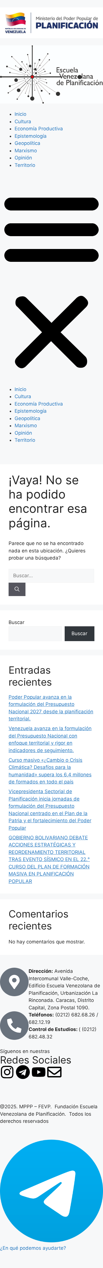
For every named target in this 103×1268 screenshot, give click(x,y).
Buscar (16, 622)
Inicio (20, 114)
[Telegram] (23, 1072)
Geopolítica (27, 143)
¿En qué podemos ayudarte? (33, 1248)
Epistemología (31, 136)
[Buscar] (17, 589)
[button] (51, 281)
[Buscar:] (51, 575)
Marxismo (26, 150)
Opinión (23, 158)
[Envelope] (54, 1072)
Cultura (23, 121)
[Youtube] (38, 1072)
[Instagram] (7, 1072)
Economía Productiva (39, 128)
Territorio (25, 165)
